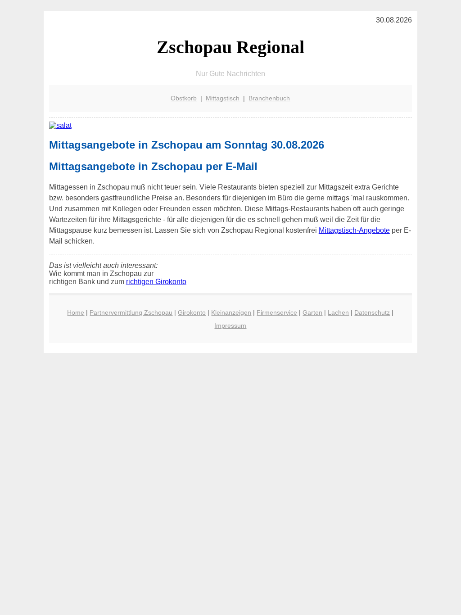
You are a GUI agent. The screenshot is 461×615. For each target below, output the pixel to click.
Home (75, 312)
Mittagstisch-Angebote (354, 230)
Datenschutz (372, 312)
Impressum (230, 325)
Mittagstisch (223, 98)
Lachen (338, 312)
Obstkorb (184, 98)
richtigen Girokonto (156, 281)
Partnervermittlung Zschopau (131, 312)
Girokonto (192, 312)
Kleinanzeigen (231, 312)
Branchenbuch (269, 98)
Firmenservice (277, 312)
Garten (312, 312)
